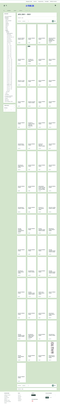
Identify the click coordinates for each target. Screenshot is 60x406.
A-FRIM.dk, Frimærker (53, 1)
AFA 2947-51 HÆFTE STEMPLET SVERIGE (52, 208)
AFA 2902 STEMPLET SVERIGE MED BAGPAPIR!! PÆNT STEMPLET (52, 40)
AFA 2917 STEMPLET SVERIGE (21, 102)
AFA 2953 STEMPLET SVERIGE (31, 229)
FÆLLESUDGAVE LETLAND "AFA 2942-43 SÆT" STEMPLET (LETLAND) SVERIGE (41, 188)
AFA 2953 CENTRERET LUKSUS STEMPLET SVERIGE (41, 229)
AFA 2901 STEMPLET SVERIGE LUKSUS (21, 39)
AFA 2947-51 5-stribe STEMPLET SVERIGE (41, 208)
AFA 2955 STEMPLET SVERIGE (21, 250)
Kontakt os (35, 1)
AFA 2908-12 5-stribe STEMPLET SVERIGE (31, 60)
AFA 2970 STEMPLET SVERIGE (21, 293)
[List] (55, 21)
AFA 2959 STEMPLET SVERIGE (41, 250)
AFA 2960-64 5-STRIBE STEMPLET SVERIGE (21, 271)
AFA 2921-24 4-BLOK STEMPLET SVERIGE (31, 102)
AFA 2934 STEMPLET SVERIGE (31, 144)
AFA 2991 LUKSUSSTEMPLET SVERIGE (21, 356)
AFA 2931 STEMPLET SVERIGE (41, 123)
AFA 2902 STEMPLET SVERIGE (41, 39)
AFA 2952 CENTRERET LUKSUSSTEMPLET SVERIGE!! (21, 230)
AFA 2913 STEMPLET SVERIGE (52, 60)
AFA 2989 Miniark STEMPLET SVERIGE (52, 335)
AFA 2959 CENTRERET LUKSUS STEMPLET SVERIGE (52, 250)
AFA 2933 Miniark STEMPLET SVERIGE (21, 144)
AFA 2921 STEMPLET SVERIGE (41, 102)
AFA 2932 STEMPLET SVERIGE (52, 123)
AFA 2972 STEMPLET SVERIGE (21, 314)
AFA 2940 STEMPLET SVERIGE (31, 187)
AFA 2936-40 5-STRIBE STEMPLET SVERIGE (21, 166)
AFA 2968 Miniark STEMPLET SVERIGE (31, 271)
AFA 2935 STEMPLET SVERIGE (52, 144)
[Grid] (53, 21)
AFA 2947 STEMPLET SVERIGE (31, 208)
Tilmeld (47, 397)
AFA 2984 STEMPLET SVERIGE (41, 335)
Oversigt (5, 402)
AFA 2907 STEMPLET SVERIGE (21, 60)
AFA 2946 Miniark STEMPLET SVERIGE (21, 208)
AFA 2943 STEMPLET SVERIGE (52, 187)
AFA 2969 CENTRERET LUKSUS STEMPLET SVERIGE (52, 271)
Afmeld (51, 397)
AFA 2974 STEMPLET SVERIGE (31, 314)
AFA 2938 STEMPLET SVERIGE (52, 166)
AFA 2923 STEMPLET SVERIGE (21, 123)
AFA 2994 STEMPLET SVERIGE (31, 356)
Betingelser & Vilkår (29, 1)
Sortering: (19, 21)
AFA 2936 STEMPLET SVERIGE (31, 166)
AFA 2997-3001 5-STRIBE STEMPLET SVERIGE (52, 356)
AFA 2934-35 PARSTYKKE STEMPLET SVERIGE (41, 144)
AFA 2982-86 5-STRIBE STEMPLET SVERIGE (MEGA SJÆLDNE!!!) (31, 336)
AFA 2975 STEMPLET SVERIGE (41, 314)
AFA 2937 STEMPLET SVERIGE (41, 166)
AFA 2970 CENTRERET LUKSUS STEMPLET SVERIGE (31, 293)
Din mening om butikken (7, 401)
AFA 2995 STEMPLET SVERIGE (41, 356)
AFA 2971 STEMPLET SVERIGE (52, 293)
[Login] (4, 5)
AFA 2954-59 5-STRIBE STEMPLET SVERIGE (52, 229)
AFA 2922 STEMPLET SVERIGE (52, 102)
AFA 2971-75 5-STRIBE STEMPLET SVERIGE (41, 293)
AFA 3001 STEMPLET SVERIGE (21, 377)
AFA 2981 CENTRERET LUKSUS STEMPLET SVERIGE (21, 335)
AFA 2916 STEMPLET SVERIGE (52, 81)
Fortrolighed (47, 1)
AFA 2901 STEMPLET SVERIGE (31, 39)
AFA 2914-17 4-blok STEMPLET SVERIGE (21, 81)
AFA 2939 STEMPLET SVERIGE (21, 187)
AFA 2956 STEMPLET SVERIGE (31, 250)
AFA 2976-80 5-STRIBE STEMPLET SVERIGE (52, 314)
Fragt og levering (40, 1)
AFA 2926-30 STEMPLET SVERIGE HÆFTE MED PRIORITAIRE (31, 124)
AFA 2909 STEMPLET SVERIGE (41, 60)
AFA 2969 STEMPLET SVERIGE (41, 271)
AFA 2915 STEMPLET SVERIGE (41, 81)
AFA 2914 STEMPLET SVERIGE (31, 81)
